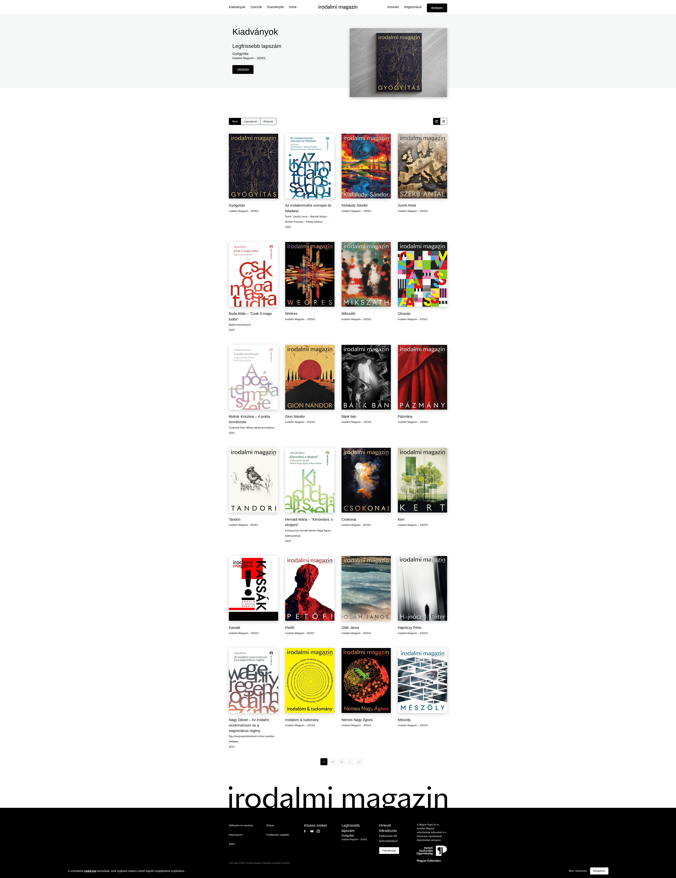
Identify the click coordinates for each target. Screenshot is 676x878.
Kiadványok (237, 7)
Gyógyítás (348, 835)
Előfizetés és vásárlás (241, 825)
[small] (443, 121)
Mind (235, 121)
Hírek (293, 7)
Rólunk (270, 825)
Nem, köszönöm (578, 870)
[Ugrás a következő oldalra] (350, 761)
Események (275, 7)
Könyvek (268, 121)
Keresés (393, 7)
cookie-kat (90, 870)
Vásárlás (243, 69)
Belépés (437, 8)
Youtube (313, 831)
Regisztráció (413, 7)
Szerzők (256, 7)
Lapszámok (250, 121)
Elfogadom (599, 870)
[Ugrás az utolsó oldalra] (359, 761)
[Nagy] (436, 121)
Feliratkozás (389, 850)
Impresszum (236, 834)
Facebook (307, 831)
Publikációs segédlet (277, 834)
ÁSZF (232, 844)
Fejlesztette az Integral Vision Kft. (276, 863)
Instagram (320, 831)
